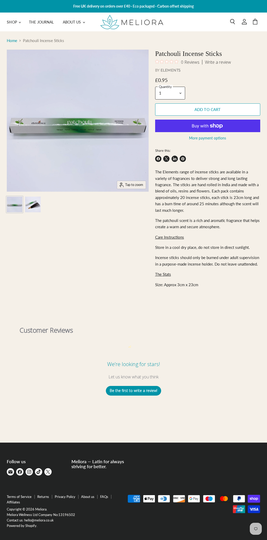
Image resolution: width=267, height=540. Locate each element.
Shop (12, 22)
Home (12, 40)
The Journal (41, 22)
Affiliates (13, 502)
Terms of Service (19, 497)
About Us (72, 22)
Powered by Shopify (22, 526)
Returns (43, 497)
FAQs (104, 497)
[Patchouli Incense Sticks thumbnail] (14, 204)
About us (87, 497)
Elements (170, 70)
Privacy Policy (65, 497)
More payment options (207, 138)
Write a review (218, 62)
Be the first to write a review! (133, 390)
